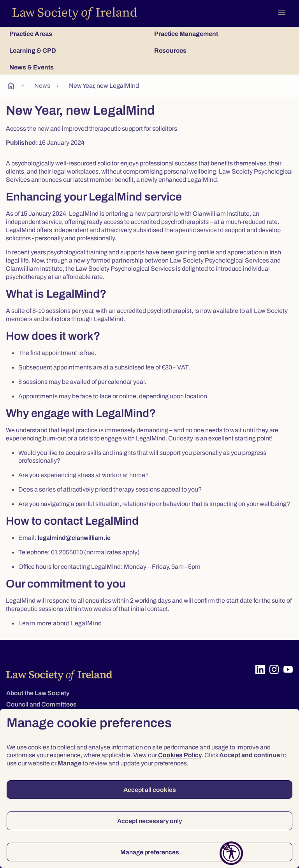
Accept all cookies (149, 789)
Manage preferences (149, 852)
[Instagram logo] (274, 669)
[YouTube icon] (288, 669)
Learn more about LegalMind (60, 623)
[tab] (77, 34)
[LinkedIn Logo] (260, 669)
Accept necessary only (149, 821)
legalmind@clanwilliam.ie (74, 537)
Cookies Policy (180, 755)
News (42, 85)
